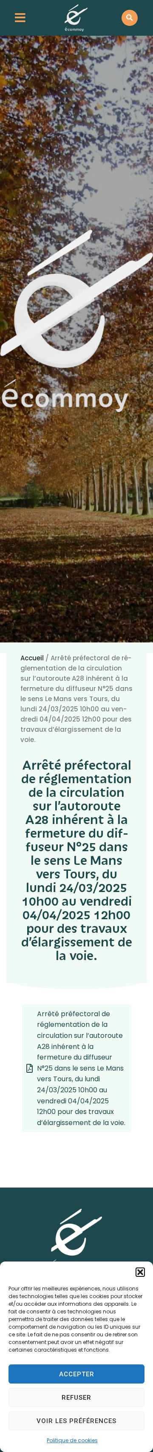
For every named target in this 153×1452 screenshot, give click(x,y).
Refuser (76, 1397)
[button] (140, 1272)
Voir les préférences (76, 1421)
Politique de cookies (72, 1440)
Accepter (76, 1374)
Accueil (32, 658)
